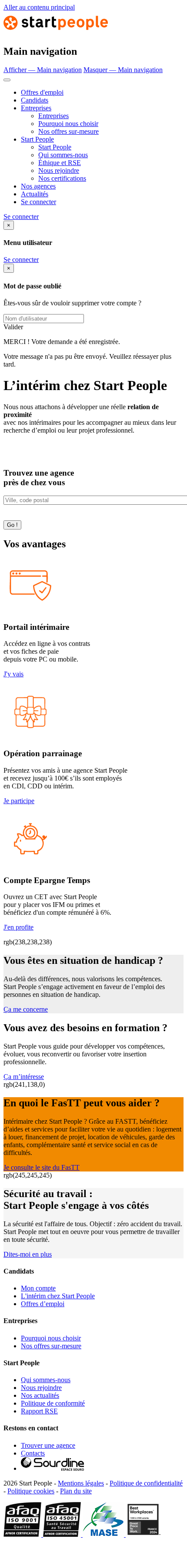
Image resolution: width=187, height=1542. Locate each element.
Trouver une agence (48, 1445)
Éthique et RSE (59, 162)
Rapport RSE (39, 1411)
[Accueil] (55, 32)
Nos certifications (62, 178)
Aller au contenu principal (39, 7)
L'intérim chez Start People (58, 1296)
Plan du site (76, 1491)
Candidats (34, 100)
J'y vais (13, 674)
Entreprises (36, 108)
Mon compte (38, 1288)
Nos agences (38, 186)
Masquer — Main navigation (123, 69)
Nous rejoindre (58, 170)
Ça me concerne (25, 1009)
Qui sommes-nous (63, 155)
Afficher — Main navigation (42, 69)
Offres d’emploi (42, 1303)
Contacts (33, 1453)
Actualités (34, 194)
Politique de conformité (53, 1403)
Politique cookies (30, 1491)
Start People (37, 139)
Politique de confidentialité (146, 1483)
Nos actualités (40, 1395)
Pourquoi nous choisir (68, 123)
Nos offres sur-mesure (68, 131)
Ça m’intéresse (23, 1076)
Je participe (18, 800)
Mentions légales (81, 1483)
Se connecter (38, 201)
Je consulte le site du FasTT (41, 1167)
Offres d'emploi (42, 92)
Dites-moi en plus (27, 1254)
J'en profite (18, 927)
